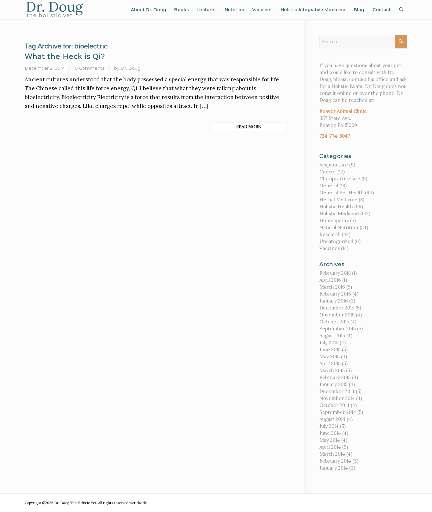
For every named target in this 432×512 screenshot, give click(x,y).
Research (330, 234)
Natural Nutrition (338, 227)
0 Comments (89, 68)
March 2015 (332, 370)
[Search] (401, 9)
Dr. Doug (130, 68)
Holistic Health (336, 206)
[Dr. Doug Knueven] (55, 9)
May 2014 (329, 440)
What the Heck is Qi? (65, 56)
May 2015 (329, 356)
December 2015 (336, 308)
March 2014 (332, 454)
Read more (248, 126)
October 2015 (334, 322)
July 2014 (329, 426)
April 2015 (330, 363)
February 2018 (335, 273)
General (328, 186)
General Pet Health (341, 193)
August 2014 (332, 419)
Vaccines (329, 248)
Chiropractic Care (339, 179)
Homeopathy (334, 220)
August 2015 (332, 336)
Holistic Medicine (339, 213)
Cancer (327, 172)
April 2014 (330, 447)
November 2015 (337, 315)
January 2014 (333, 468)
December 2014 (337, 391)
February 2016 (335, 294)
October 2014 (334, 405)
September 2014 (337, 412)
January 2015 (333, 384)
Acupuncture (333, 165)
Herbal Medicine (338, 200)
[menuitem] (148, 9)
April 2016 (330, 280)
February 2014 (335, 461)
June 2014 (330, 433)
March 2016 (332, 287)
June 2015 (330, 350)
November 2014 (337, 398)
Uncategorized (336, 241)
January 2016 (333, 301)
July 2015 (328, 343)
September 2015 (337, 329)
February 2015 (335, 377)
